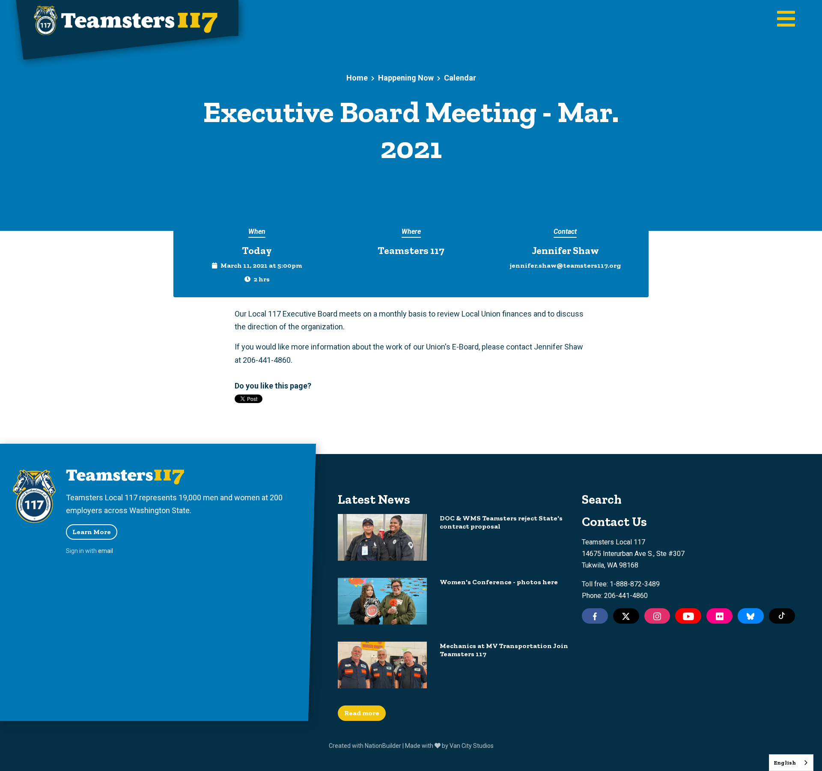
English (785, 762)
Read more (361, 713)
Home (357, 77)
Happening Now (406, 77)
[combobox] (791, 762)
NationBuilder (383, 745)
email (105, 550)
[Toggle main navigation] (786, 20)
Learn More (91, 532)
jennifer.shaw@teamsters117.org (565, 265)
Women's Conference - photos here (499, 582)
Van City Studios (472, 745)
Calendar (460, 77)
